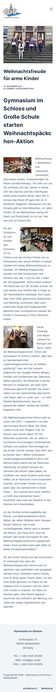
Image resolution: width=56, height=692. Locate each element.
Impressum (47, 688)
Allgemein (8, 88)
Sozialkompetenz (24, 88)
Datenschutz (30, 688)
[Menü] (51, 9)
